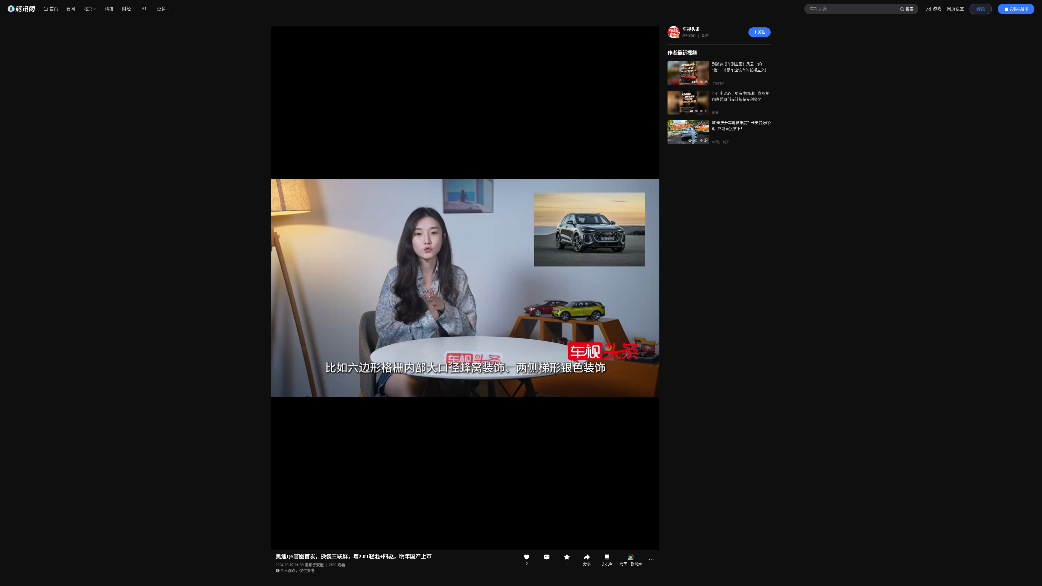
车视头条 (691, 29)
